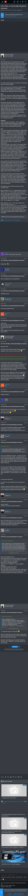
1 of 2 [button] (9, 646)
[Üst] (1, 879)
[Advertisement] (14, 36)
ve (11, 220)
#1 (26, 60)
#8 (26, 389)
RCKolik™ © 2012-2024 (6, 886)
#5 (26, 303)
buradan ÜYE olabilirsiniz (10, 16)
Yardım (24, 877)
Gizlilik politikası (19, 877)
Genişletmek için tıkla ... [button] (14, 552)
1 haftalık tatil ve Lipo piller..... (9, 798)
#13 (26, 515)
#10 (26, 422)
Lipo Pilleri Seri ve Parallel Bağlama (11, 864)
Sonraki (14, 646)
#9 (26, 404)
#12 (26, 499)
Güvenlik (24, 784)
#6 (26, 318)
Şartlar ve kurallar (11, 877)
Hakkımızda (3, 877)
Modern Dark (4, 875)
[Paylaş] (25, 60)
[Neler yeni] (22, 1)
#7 (26, 341)
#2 (26, 258)
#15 (26, 610)
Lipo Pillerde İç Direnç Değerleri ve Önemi (12, 847)
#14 (26, 534)
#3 (26, 274)
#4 (26, 289)
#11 (26, 440)
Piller (25, 801)
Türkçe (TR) (12, 875)
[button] (2, 1)
